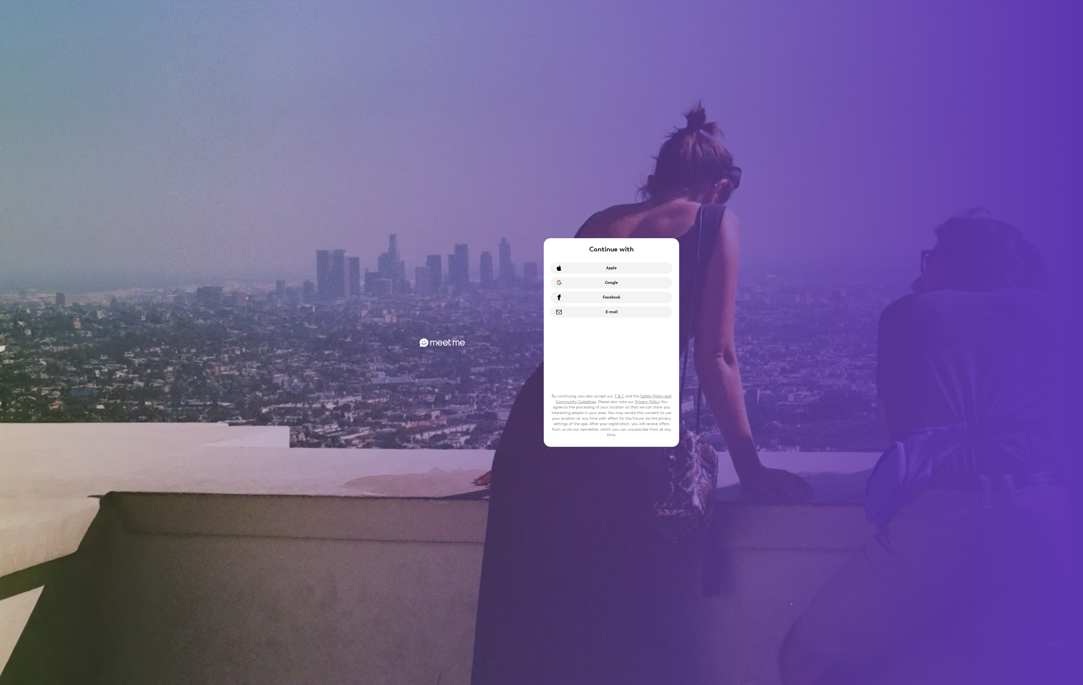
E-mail (612, 312)
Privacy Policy (647, 401)
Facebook (611, 297)
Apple (611, 268)
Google (611, 282)
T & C (619, 396)
